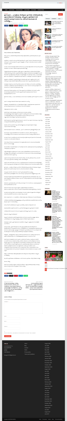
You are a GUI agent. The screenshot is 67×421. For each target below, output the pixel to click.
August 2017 (48, 182)
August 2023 (48, 178)
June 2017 (47, 184)
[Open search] (62, 10)
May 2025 (47, 148)
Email (5, 321)
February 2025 (48, 154)
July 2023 (47, 180)
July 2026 (47, 119)
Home (6, 9)
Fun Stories (33, 9)
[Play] (46, 262)
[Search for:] (54, 14)
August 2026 (48, 117)
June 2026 (47, 121)
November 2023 (48, 172)
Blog (25, 345)
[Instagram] (62, 3)
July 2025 (47, 144)
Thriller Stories (19, 9)
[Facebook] (57, 3)
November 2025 (48, 136)
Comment (6, 301)
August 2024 (48, 160)
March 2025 (48, 152)
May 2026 (47, 123)
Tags (59, 18)
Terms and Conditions (29, 354)
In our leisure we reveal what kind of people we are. (57, 41)
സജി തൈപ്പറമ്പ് (9, 273)
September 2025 (49, 140)
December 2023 (48, 170)
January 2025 (48, 156)
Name (5, 316)
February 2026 (48, 129)
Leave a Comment (21, 23)
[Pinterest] (61, 3)
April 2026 (47, 125)
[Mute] (46, 268)
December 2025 (48, 133)
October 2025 (48, 138)
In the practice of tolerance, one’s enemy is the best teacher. (57, 35)
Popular (48, 18)
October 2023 (48, 174)
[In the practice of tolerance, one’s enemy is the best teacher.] (48, 34)
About (25, 343)
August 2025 (48, 142)
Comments (54, 18)
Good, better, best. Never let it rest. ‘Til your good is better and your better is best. (57, 23)
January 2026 (48, 131)
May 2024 (47, 166)
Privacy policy (27, 352)
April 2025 (47, 150)
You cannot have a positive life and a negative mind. (57, 47)
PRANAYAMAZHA (13, 419)
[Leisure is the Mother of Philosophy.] (48, 29)
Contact (26, 347)
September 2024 (49, 158)
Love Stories (11, 9)
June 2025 (47, 146)
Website (5, 326)
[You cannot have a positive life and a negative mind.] (48, 46)
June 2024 (47, 164)
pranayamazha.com (14, 23)
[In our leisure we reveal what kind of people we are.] (48, 41)
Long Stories (26, 9)
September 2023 (49, 176)
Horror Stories (41, 9)
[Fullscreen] (46, 270)
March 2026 (48, 127)
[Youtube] (60, 3)
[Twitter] (58, 3)
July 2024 (47, 162)
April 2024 (47, 168)
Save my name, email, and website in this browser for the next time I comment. (20, 333)
